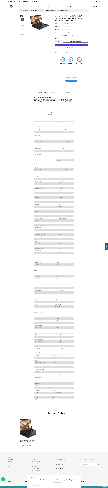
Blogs (9, 465)
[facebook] (31, 1)
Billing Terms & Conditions (37, 470)
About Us (10, 461)
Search (33, 459)
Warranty (69, 6)
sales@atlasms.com (59, 465)
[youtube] (36, 1)
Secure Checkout (35, 468)
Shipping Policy (35, 463)
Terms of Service (35, 465)
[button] (71, 35)
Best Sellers (29, 6)
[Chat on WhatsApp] (3, 479)
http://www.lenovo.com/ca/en (57, 385)
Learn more (71, 49)
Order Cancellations (36, 474)
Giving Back (63, 6)
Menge (56, 38)
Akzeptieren (53, 485)
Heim (21, 10)
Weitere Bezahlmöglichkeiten (71, 47)
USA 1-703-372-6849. (60, 464)
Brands (56, 6)
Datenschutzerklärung (57, 482)
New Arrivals (43, 6)
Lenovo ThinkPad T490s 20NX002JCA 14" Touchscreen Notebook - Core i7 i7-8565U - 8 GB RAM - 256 (28, 442)
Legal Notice (10, 466)
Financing (74, 6)
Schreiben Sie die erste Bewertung (71, 81)
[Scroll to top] (106, 482)
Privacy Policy (34, 466)
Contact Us (10, 463)
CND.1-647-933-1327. (60, 463)
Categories (50, 6)
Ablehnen (70, 485)
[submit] (98, 464)
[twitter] (34, 1)
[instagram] (32, 1)
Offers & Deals (36, 6)
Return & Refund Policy (36, 461)
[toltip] (86, 16)
